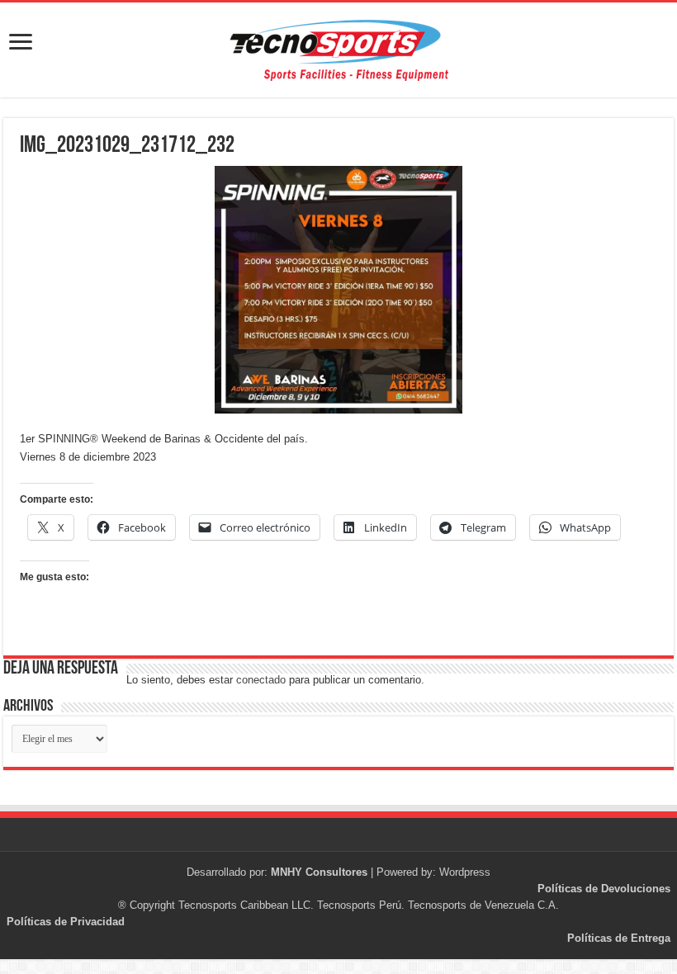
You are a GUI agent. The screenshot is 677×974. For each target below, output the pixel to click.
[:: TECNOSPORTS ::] (338, 50)
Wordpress (464, 872)
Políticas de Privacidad (66, 921)
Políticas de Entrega (618, 938)
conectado (261, 680)
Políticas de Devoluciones (603, 888)
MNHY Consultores (319, 872)
